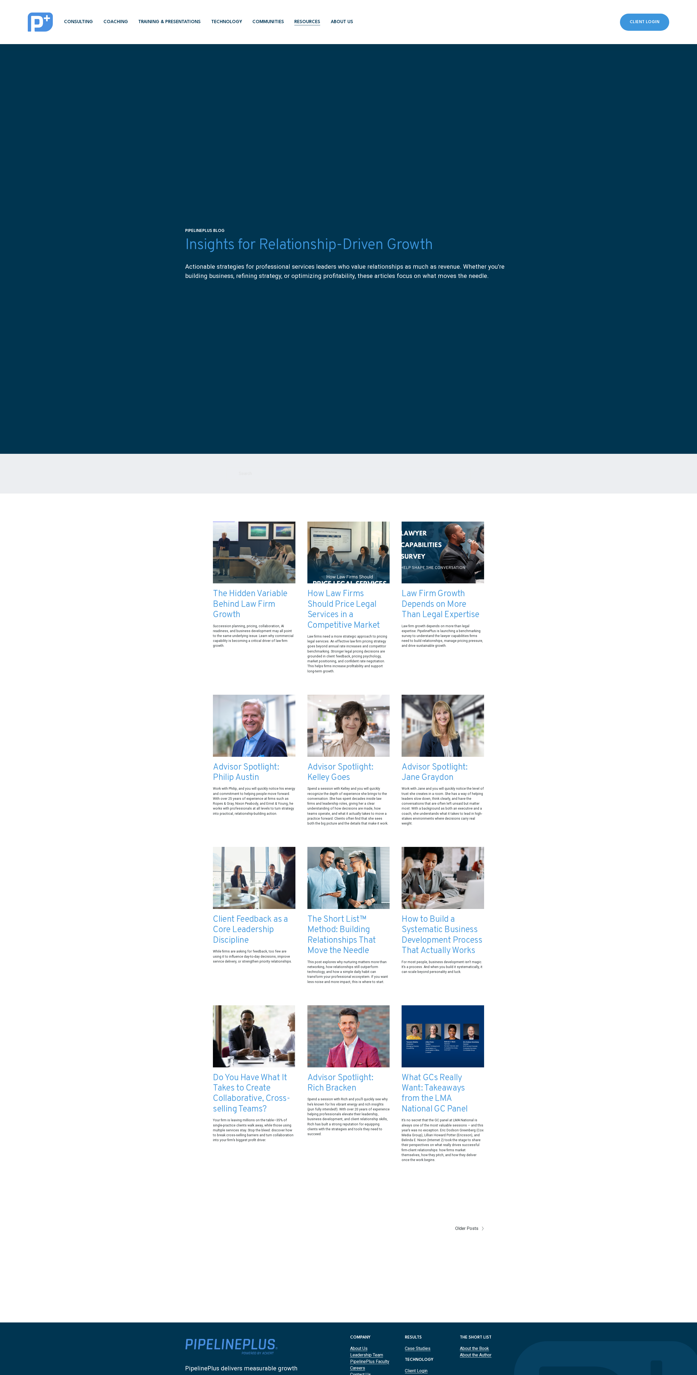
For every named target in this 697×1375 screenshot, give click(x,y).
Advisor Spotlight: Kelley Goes (340, 772)
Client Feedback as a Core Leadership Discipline (250, 930)
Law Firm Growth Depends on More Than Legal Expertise (440, 604)
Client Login (645, 22)
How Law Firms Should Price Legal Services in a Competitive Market (343, 610)
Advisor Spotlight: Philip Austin (246, 772)
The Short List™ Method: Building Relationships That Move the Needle (341, 935)
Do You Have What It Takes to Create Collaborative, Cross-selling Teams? (251, 1094)
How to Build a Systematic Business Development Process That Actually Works (442, 935)
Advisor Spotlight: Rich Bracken (340, 1083)
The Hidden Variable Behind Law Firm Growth (250, 604)
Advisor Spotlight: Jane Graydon (434, 772)
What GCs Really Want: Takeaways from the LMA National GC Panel (434, 1094)
